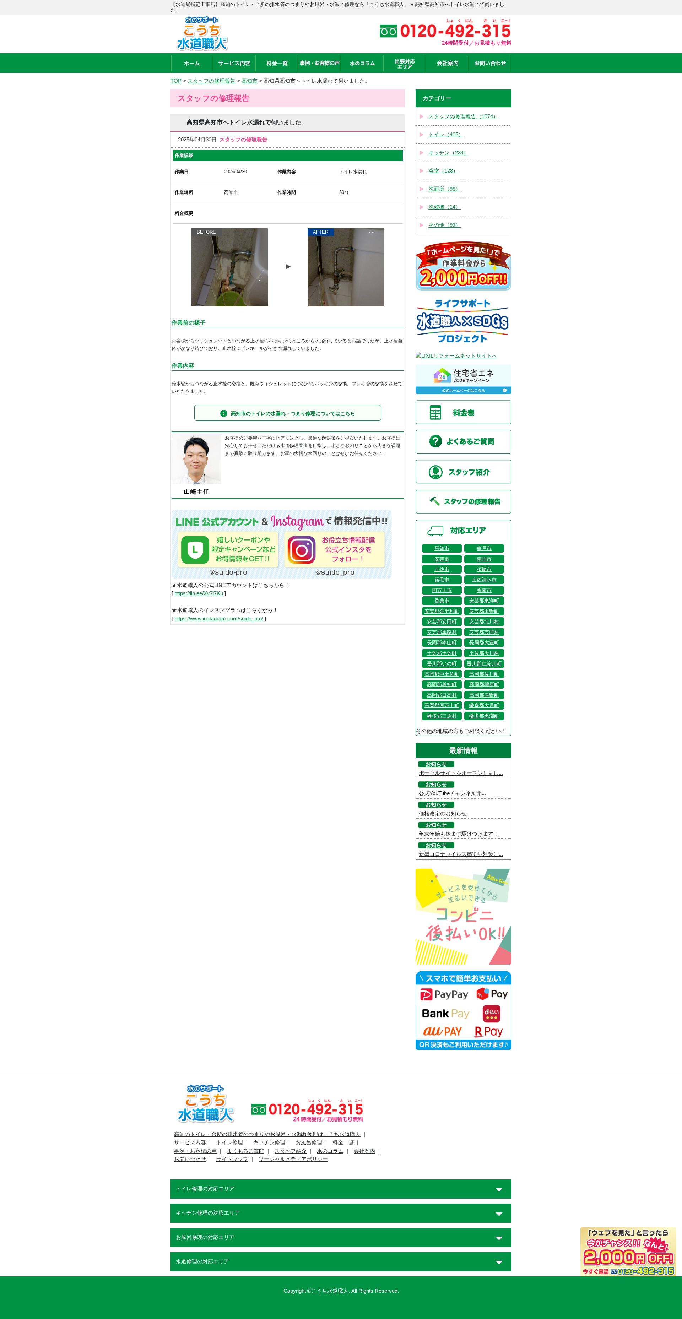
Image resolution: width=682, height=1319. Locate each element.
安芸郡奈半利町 (441, 611)
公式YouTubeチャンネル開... (452, 793)
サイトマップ (232, 1159)
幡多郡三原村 (442, 716)
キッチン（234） (448, 153)
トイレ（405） (446, 134)
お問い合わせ (190, 1159)
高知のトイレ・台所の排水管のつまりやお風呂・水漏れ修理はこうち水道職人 (267, 1134)
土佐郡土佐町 (442, 653)
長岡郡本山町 (442, 642)
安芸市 (441, 559)
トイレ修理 (229, 1142)
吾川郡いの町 (442, 663)
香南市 (484, 590)
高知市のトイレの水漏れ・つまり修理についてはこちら (293, 413)
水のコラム (330, 1151)
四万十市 (442, 590)
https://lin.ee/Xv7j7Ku (198, 593)
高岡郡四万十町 (441, 705)
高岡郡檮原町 (484, 684)
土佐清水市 (484, 579)
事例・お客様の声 (195, 1151)
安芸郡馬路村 (442, 632)
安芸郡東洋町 (484, 600)
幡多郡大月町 (484, 705)
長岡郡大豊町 (484, 642)
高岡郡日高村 (442, 695)
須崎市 (484, 569)
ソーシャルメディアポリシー (293, 1159)
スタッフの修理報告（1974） (463, 116)
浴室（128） (443, 171)
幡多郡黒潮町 (484, 716)
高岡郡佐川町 (484, 674)
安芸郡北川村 (484, 621)
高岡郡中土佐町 (441, 674)
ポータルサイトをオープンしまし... (461, 773)
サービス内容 (190, 1142)
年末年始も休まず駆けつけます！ (459, 834)
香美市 (441, 600)
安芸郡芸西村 (484, 632)
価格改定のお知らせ (443, 813)
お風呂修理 (309, 1142)
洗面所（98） (444, 189)
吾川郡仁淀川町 (484, 663)
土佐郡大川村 (484, 653)
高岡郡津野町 (484, 695)
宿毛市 (441, 579)
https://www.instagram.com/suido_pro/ (218, 618)
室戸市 (484, 548)
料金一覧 (343, 1142)
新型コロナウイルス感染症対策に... (461, 854)
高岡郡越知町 (442, 684)
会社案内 (364, 1151)
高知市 (441, 548)
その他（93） (444, 225)
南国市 (484, 559)
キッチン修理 (269, 1142)
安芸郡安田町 (442, 621)
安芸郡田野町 (484, 611)
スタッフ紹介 (291, 1151)
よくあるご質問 (245, 1151)
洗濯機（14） (444, 207)
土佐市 (441, 569)
